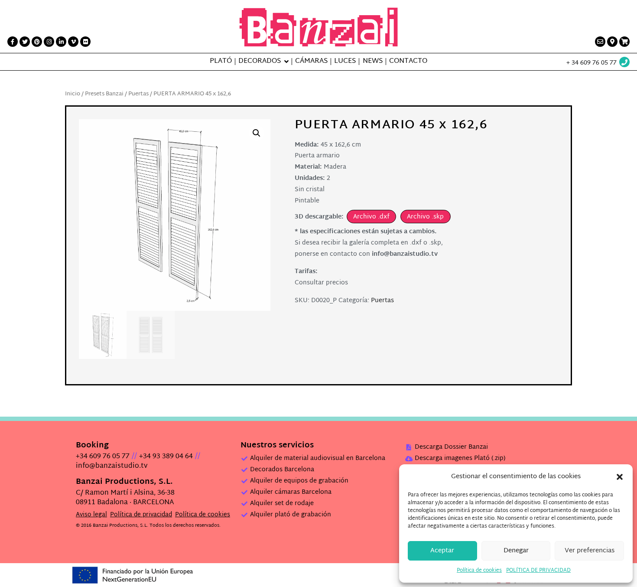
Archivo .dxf (371, 217)
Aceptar (442, 551)
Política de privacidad (141, 514)
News (373, 61)
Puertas (138, 94)
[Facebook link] (12, 41)
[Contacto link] (600, 41)
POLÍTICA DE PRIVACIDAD (538, 570)
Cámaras (311, 61)
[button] (619, 477)
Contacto (408, 61)
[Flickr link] (85, 41)
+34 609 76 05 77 (103, 456)
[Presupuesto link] (624, 41)
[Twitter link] (25, 41)
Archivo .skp (425, 217)
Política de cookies (479, 570)
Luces (345, 61)
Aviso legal (91, 514)
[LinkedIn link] (61, 41)
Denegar (516, 551)
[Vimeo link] (73, 41)
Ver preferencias (589, 551)
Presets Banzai (104, 94)
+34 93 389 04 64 (166, 456)
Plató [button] (221, 61)
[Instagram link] (49, 41)
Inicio (72, 94)
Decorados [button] (259, 61)
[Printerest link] (37, 41)
